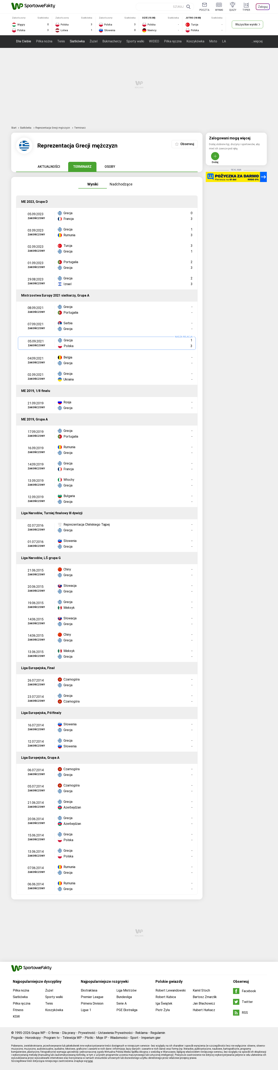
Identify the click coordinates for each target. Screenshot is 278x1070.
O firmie (53, 1033)
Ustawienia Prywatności (115, 1033)
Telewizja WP (72, 1038)
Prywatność (86, 1033)
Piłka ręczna (173, 41)
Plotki (89, 1038)
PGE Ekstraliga (126, 1010)
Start (13, 127)
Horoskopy (33, 1038)
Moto (213, 41)
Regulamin (157, 1033)
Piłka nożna (44, 41)
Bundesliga (124, 997)
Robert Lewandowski (170, 990)
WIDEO (154, 41)
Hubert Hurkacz (204, 1010)
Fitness (18, 1010)
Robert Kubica (165, 997)
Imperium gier (151, 1038)
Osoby (110, 167)
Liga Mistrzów (126, 990)
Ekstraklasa (89, 990)
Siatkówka (77, 41)
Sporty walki (135, 41)
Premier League (92, 997)
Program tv (52, 1038)
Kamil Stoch (201, 990)
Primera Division (92, 1003)
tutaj (90, 1061)
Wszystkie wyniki (246, 24)
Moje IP (101, 1038)
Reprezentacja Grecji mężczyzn (53, 127)
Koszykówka (195, 41)
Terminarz (82, 167)
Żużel (93, 41)
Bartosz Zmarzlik (205, 997)
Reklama (141, 1033)
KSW (16, 1016)
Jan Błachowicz (204, 1003)
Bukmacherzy (111, 41)
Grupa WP (38, 1033)
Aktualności (49, 167)
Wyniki (92, 184)
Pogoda (16, 1038)
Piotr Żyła (162, 1010)
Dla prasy (68, 1033)
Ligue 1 (86, 1010)
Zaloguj (263, 6)
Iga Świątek (163, 1003)
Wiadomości (118, 1038)
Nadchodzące (121, 184)
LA (224, 41)
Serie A (121, 1003)
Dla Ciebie (23, 41)
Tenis (61, 41)
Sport (134, 1038)
